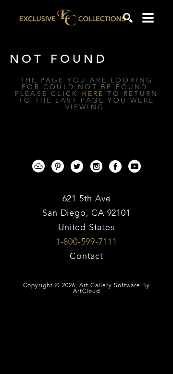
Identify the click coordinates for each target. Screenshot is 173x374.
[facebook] (115, 166)
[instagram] (96, 166)
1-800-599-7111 (86, 242)
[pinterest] (57, 166)
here (92, 94)
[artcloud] (38, 166)
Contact (86, 256)
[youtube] (134, 166)
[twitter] (77, 166)
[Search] (128, 18)
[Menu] (148, 18)
